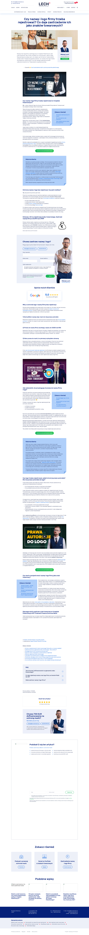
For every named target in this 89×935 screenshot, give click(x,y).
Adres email (25, 258)
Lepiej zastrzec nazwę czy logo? (32, 924)
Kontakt (73, 7)
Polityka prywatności (15, 931)
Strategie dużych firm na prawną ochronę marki (36, 651)
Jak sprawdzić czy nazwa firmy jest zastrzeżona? (35, 922)
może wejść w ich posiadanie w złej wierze (44, 602)
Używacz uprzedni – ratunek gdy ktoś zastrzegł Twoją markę (27, 587)
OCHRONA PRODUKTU (57, 11)
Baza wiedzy (60, 7)
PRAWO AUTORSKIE (32, 11)
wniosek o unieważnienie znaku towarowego (49, 178)
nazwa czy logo (39, 205)
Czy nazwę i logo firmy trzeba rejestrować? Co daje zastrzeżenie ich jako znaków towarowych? (44, 22)
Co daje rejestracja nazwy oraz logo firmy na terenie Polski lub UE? (42, 676)
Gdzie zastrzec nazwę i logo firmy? (36, 680)
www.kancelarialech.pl (73, 912)
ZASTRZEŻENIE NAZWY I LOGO (20, 11)
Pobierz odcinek (27, 639)
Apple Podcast (33, 641)
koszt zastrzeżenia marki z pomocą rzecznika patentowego (45, 67)
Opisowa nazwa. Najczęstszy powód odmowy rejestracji (38, 652)
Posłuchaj (21, 867)
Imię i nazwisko (26, 252)
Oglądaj (44, 867)
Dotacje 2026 (24, 7)
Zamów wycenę (67, 867)
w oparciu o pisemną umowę (42, 502)
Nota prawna (34, 931)
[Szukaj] (77, 7)
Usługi (13, 7)
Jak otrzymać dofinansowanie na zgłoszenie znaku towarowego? (40, 671)
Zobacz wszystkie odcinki (38, 639)
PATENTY (49, 11)
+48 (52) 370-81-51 (56, 910)
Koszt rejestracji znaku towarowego (56, 922)
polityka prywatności (30, 277)
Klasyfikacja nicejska (45, 924)
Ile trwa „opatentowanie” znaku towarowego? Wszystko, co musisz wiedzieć (43, 648)
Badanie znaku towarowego (17, 922)
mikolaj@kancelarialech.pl (18, 1)
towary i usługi (32, 203)
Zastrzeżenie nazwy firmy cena (58, 924)
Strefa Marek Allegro (31, 925)
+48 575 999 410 (16, 3)
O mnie (68, 7)
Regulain (23, 931)
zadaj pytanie (65, 58)
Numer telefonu (44, 258)
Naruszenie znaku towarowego (17, 925)
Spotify (40, 641)
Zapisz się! (69, 792)
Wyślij (50, 276)
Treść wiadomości (27, 264)
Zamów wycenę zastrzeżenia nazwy (44, 150)
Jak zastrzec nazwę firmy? (16, 924)
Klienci (18, 7)
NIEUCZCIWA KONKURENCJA (69, 11)
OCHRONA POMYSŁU (41, 11)
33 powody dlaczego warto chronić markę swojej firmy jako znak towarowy (43, 657)
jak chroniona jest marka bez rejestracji (35, 350)
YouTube (44, 641)
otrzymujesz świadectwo (49, 198)
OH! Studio (75, 931)
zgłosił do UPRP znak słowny (48, 462)
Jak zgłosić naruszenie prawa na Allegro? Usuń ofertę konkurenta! (41, 655)
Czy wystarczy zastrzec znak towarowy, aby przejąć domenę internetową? (43, 660)
